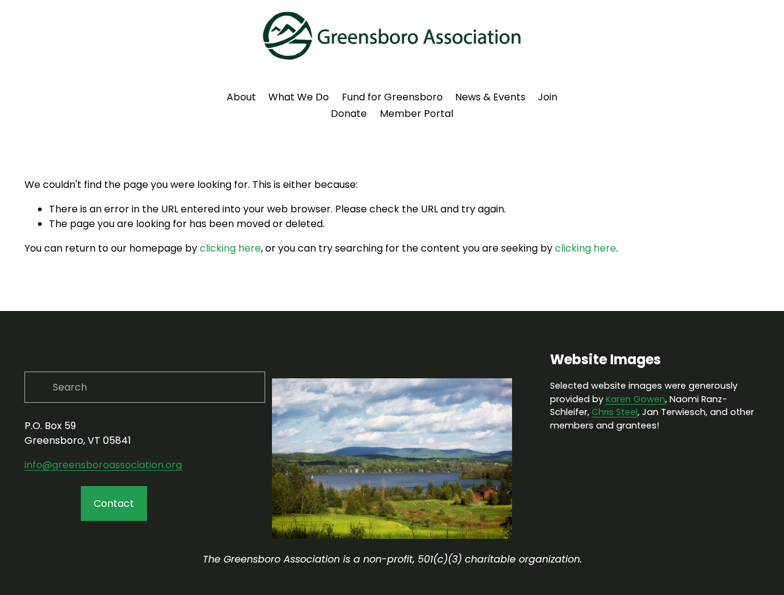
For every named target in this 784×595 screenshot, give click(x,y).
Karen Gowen (635, 399)
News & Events (490, 97)
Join (547, 97)
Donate (349, 114)
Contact (114, 503)
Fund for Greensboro (392, 97)
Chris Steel (615, 412)
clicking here (230, 248)
